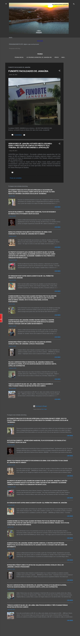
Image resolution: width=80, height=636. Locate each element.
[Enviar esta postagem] (24, 135)
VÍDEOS (56, 57)
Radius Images (44, 409)
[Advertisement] (70, 86)
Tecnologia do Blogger (41, 406)
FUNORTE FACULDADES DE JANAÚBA (28, 71)
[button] (59, 71)
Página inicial (19, 57)
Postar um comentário (16, 178)
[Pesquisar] (74, 4)
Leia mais (57, 207)
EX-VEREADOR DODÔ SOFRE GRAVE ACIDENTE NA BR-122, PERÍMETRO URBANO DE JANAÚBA (37, 503)
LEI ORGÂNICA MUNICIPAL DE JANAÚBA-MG (39, 57)
